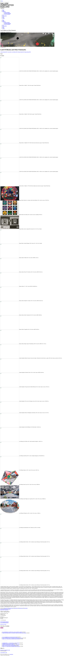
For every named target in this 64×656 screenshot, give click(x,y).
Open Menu (2, 8)
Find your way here (3, 624)
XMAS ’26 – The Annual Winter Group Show (11, 638)
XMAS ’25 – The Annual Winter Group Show (11, 646)
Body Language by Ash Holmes (8, 645)
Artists (3, 10)
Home (3, 9)
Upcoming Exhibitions (7, 13)
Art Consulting (4, 15)
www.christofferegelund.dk (4, 622)
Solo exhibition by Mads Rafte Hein (9, 637)
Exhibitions (4, 11)
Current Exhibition (7, 12)
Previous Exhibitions (7, 14)
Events (3, 17)
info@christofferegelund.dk (4, 621)
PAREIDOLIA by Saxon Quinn (7, 643)
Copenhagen (11, 654)
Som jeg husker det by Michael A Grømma (11, 644)
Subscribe (1, 627)
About (3, 16)
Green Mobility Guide (3, 652)
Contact (3, 18)
